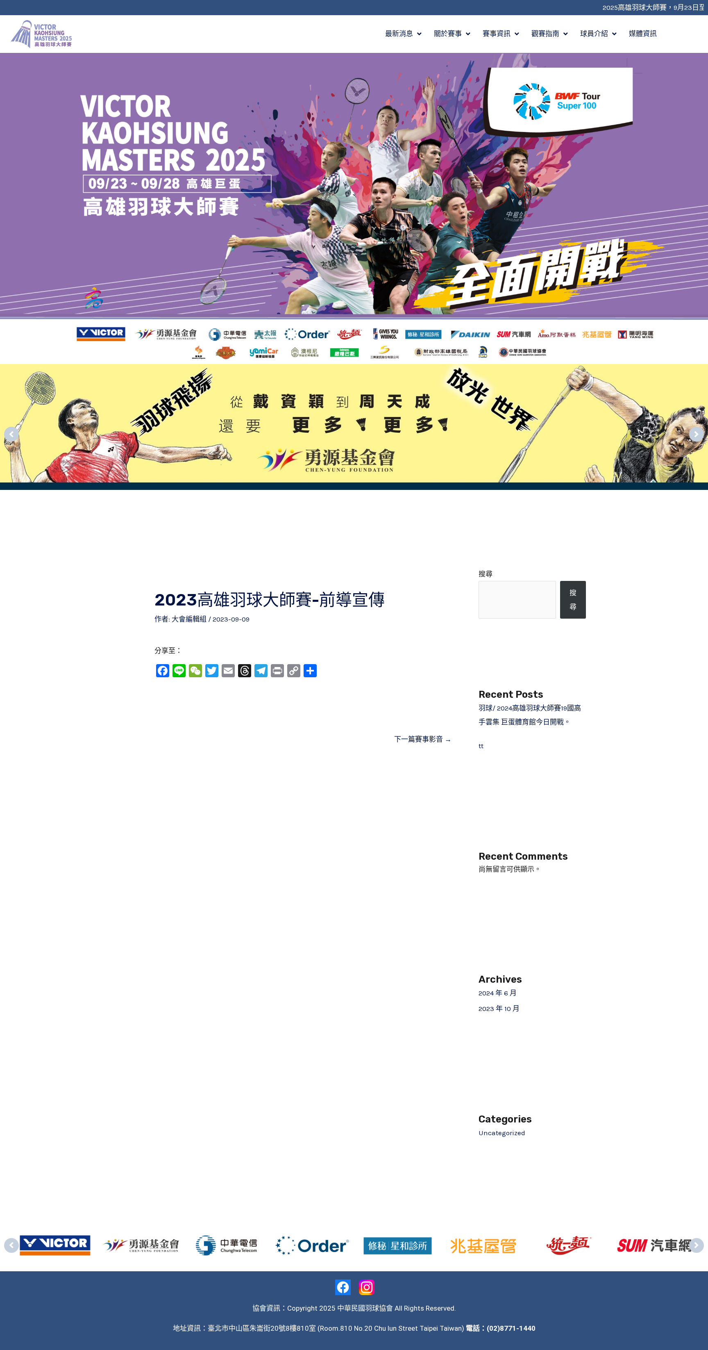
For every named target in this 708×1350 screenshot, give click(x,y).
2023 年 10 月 (499, 1008)
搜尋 (485, 574)
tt (481, 746)
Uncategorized (502, 1133)
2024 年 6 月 (498, 993)
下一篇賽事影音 (423, 739)
